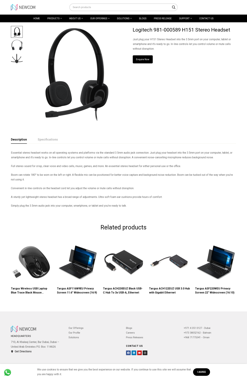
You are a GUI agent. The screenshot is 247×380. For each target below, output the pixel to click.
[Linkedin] (134, 352)
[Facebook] (128, 352)
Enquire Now (142, 59)
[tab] (19, 139)
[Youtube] (139, 352)
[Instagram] (145, 352)
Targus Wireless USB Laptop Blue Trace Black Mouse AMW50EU (29, 292)
